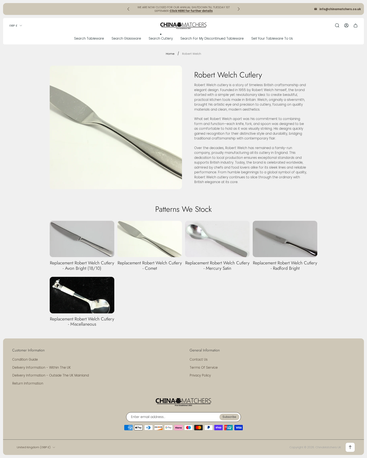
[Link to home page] (183, 401)
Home (170, 53)
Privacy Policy (200, 375)
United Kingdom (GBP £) (33, 447)
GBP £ (13, 25)
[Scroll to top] (350, 447)
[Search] (337, 25)
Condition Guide (25, 359)
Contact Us (199, 359)
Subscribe (229, 417)
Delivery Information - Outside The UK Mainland (50, 375)
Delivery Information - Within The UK (41, 367)
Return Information (27, 383)
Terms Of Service (204, 367)
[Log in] (346, 25)
